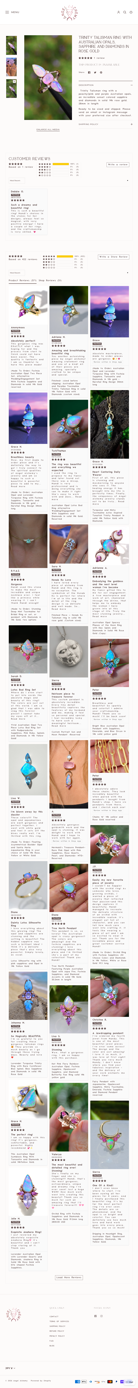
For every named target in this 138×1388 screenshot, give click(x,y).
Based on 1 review (21, 167)
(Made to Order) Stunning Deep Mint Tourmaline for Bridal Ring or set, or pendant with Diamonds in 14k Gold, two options (26, 614)
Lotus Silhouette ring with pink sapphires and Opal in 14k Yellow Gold (27, 963)
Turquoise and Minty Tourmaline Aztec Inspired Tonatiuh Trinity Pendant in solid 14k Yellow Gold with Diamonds (108, 515)
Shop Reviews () (50, 281)
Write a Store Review (113, 257)
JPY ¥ (9, 1368)
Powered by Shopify (41, 1381)
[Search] (125, 12)
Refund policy (57, 1331)
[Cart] (131, 12)
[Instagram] (103, 1318)
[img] (28, 200)
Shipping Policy (88, 124)
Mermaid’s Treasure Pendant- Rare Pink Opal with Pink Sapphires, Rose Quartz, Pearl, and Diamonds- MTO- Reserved (68, 853)
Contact (54, 1317)
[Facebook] (97, 1318)
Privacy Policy (57, 1336)
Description (86, 85)
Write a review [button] (118, 165)
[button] (86, 58)
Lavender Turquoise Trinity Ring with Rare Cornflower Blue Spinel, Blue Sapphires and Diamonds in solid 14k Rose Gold (26, 1069)
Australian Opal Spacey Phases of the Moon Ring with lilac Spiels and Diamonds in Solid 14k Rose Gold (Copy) (108, 628)
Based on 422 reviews (23, 259)
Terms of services (59, 1321)
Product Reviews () (23, 281)
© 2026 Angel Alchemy (16, 1381)
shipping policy (57, 1326)
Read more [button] (18, 487)
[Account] (119, 12)
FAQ (52, 1341)
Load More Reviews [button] (69, 1278)
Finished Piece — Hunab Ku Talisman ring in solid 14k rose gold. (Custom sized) (67, 618)
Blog (52, 1346)
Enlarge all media (48, 129)
